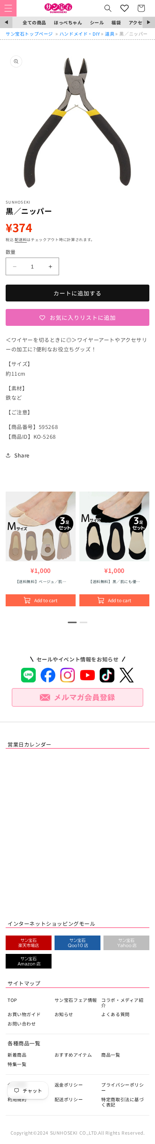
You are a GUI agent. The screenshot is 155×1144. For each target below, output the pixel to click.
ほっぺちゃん (68, 22)
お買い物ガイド (24, 1014)
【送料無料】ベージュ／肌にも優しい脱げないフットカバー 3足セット (41, 581)
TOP (12, 1000)
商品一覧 (110, 1054)
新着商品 (17, 1054)
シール (97, 22)
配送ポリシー (69, 1099)
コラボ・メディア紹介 (122, 1002)
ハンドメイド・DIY (79, 33)
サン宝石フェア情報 (76, 1000)
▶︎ (148, 22)
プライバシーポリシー (122, 1087)
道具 (109, 33)
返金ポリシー (69, 1084)
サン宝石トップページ (29, 33)
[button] (8, 8)
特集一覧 (17, 1064)
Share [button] (22, 455)
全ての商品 (34, 22)
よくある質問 (115, 1014)
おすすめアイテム (73, 1054)
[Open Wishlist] (124, 8)
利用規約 (17, 1099)
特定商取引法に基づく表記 (122, 1102)
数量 (11, 251)
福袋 (116, 22)
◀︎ (6, 22)
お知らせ (64, 1014)
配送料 (21, 239)
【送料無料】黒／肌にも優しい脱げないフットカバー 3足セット (114, 581)
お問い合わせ (22, 1023)
